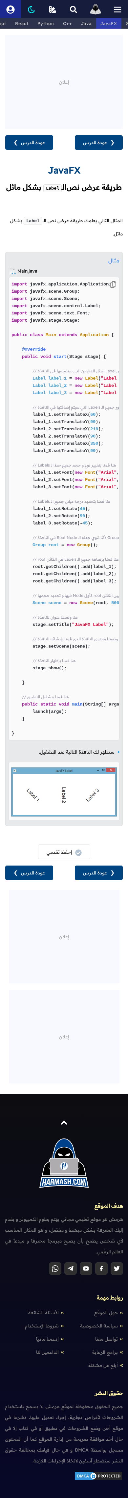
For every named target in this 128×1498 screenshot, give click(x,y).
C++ (67, 23)
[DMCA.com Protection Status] (98, 1479)
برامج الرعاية (105, 1352)
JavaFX (108, 23)
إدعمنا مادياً (47, 1339)
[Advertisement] (64, 81)
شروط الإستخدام (42, 1326)
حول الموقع (106, 1313)
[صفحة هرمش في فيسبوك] (101, 1268)
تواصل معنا (106, 1339)
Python (45, 23)
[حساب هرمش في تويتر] (117, 1268)
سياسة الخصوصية (99, 1326)
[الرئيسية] (95, 9)
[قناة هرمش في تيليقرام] (70, 1268)
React (22, 23)
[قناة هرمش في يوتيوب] (86, 1268)
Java (86, 23)
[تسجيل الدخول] (10, 9)
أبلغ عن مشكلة (103, 1365)
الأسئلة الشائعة (43, 1313)
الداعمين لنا (47, 1352)
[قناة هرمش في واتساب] (55, 1268)
